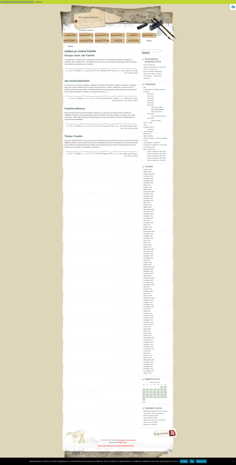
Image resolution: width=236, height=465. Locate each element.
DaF (98, 70)
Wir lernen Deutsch (88, 17)
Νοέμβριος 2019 (148, 271)
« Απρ (144, 402)
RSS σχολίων (131, 440)
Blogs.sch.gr (123, 442)
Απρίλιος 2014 (147, 333)
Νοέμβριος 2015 (148, 302)
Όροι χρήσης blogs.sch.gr (106, 446)
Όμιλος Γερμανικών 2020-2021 (156, 156)
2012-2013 (150, 94)
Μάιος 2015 (146, 311)
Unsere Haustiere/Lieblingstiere (152, 71)
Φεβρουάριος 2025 (149, 191)
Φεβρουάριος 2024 (149, 209)
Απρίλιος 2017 (147, 289)
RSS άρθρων (121, 440)
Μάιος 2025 (146, 185)
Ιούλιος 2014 (147, 326)
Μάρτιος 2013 (147, 357)
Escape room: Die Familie (80, 55)
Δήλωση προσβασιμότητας (125, 446)
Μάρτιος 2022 (147, 229)
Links (145, 125)
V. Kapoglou (77, 70)
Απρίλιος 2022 (147, 227)
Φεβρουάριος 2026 (149, 174)
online (135, 126)
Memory (130, 126)
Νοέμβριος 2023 (148, 216)
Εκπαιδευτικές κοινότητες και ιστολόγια (17, 2)
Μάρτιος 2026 (147, 171)
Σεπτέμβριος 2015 (148, 306)
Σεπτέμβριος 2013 (148, 348)
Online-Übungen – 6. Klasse (71, 42)
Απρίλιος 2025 (147, 187)
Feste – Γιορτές (148, 122)
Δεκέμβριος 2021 (148, 233)
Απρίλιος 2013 (147, 355)
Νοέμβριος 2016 (148, 291)
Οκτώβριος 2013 (148, 346)
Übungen (134, 153)
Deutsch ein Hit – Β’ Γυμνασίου (102, 36)
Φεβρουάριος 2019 (149, 278)
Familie (135, 70)
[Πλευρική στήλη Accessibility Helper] (233, 7)
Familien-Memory (75, 108)
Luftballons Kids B (105, 70)
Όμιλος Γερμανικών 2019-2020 (156, 153)
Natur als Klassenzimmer (158, 116)
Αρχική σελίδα (71, 35)
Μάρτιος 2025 (147, 189)
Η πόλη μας (118, 41)
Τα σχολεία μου (133, 41)
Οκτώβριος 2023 (148, 218)
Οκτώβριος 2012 (148, 368)
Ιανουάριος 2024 (148, 211)
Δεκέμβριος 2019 (148, 269)
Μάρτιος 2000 (147, 373)
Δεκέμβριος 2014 (148, 317)
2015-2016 (150, 100)
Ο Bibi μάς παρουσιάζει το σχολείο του (154, 67)
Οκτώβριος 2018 (148, 282)
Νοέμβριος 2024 (148, 198)
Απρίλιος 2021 (147, 244)
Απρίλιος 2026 (147, 169)
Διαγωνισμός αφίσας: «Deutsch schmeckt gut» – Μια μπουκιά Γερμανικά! (152, 76)
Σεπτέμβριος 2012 (148, 371)
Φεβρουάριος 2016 (149, 298)
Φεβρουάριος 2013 (149, 360)
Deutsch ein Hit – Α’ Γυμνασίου (86, 36)
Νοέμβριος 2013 (148, 344)
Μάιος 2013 (146, 353)
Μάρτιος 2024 (147, 207)
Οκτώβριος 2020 (148, 258)
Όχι (192, 461)
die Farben (150, 129)
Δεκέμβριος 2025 (148, 178)
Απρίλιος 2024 (147, 205)
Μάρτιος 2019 (147, 275)
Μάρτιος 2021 (147, 247)
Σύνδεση (38, 2)
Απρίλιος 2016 (147, 295)
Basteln (127, 98)
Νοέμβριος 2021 (148, 236)
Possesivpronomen (117, 100)
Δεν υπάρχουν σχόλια (131, 73)
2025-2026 (150, 118)
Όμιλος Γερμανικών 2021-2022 (156, 158)
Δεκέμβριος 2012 (148, 364)
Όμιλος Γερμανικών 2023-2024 (156, 160)
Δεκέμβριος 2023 (148, 213)
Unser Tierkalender (149, 65)
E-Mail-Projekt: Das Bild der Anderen (154, 89)
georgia (145, 424)
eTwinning (133, 35)
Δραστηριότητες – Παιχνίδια (151, 142)
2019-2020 (150, 102)
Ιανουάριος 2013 (148, 362)
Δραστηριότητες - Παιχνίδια (110, 98)
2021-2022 (150, 105)
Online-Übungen (104, 126)
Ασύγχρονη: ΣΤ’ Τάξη (102, 41)
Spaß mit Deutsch (156, 111)
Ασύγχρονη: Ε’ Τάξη (86, 41)
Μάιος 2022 (146, 225)
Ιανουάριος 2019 (148, 280)
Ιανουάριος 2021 (148, 251)
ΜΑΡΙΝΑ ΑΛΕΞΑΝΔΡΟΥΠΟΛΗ (152, 411)
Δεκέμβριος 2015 (148, 300)
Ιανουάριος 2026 (148, 176)
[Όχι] (233, 461)
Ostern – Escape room (150, 69)
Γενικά (113, 70)
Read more (201, 461)
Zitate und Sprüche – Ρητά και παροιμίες (155, 138)
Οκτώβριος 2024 (148, 200)
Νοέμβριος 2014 (148, 320)
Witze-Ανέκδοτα (148, 136)
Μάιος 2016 (146, 293)
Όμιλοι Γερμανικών (149, 149)
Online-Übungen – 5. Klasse (149, 36)
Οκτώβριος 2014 (148, 322)
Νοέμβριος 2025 (148, 180)
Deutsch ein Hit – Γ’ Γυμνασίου (118, 36)
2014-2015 (150, 98)
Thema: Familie (74, 136)
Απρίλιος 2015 (147, 313)
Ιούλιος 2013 (147, 351)
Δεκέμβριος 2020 (148, 253)
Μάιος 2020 (146, 260)
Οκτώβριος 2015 (148, 304)
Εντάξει (184, 461)
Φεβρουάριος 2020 (149, 267)
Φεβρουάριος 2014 (149, 337)
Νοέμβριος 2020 (148, 256)
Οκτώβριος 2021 (148, 238)
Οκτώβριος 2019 (148, 273)
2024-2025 (150, 114)
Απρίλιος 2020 (147, 262)
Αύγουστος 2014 (148, 324)
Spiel (122, 128)
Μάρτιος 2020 (147, 264)
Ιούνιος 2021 (147, 240)
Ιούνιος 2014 (147, 329)
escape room (129, 70)
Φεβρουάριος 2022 (149, 231)
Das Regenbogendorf (157, 109)
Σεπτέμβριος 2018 (148, 284)
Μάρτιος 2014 (147, 335)
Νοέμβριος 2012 (148, 366)
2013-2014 (150, 96)
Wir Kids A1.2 (147, 133)
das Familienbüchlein (77, 81)
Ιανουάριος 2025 (148, 194)
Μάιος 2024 (146, 202)
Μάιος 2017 (146, 287)
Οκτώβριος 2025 (148, 183)
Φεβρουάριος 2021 (149, 249)
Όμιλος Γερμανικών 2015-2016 (156, 151)
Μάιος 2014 (146, 331)
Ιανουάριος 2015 (148, 315)
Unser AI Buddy (156, 120)
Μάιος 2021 (146, 242)
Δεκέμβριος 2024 (148, 196)
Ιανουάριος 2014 (148, 340)
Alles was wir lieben (157, 107)
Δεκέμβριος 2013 (148, 342)
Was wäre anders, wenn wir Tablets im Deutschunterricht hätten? (155, 413)
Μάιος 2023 (146, 220)
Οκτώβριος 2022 (148, 222)
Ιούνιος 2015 (147, 309)
